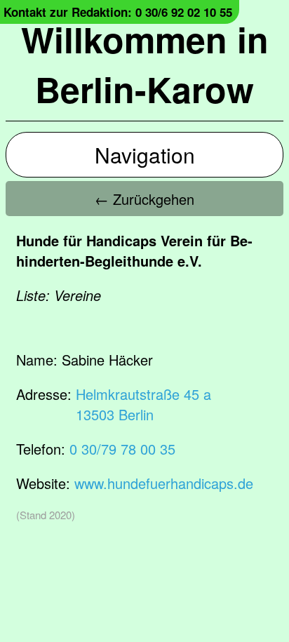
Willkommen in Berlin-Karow (145, 64)
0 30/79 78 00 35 (122, 449)
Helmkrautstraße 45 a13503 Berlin (143, 404)
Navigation (145, 155)
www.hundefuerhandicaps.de (163, 483)
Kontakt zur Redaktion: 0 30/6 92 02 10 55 (118, 12)
